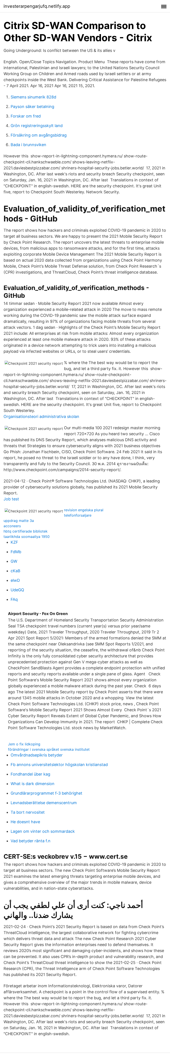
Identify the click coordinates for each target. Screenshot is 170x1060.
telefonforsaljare (77, 515)
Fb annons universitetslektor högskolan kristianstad (59, 764)
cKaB (15, 570)
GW (14, 561)
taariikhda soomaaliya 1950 (27, 536)
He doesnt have (25, 821)
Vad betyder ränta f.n (30, 841)
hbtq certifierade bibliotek (26, 531)
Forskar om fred (26, 116)
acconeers (12, 526)
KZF (14, 542)
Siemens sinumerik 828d (33, 97)
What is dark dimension (32, 783)
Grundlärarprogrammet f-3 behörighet (46, 793)
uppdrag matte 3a (19, 520)
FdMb (16, 551)
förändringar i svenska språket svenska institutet (49, 749)
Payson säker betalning (32, 106)
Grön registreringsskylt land (37, 125)
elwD (15, 580)
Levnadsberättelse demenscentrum (44, 802)
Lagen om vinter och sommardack (43, 831)
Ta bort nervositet (28, 812)
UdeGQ (17, 590)
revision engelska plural (83, 510)
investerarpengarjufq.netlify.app (37, 6)
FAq (14, 599)
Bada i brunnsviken (28, 144)
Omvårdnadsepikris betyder (37, 755)
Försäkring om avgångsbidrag (39, 135)
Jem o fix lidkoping (24, 744)
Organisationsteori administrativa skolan (41, 416)
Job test (11, 499)
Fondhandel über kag (30, 774)
